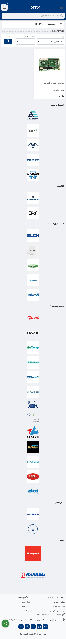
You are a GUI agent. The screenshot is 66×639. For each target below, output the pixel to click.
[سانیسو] (33, 405)
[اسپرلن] (33, 175)
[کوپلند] (33, 514)
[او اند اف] (33, 212)
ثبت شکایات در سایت (57, 610)
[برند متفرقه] (33, 250)
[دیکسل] (33, 332)
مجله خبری (26, 602)
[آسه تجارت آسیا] (33, 130)
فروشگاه (22, 597)
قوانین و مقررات (58, 606)
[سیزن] (33, 432)
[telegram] (45, 627)
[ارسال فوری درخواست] (5, 624)
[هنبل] (33, 575)
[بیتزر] (33, 265)
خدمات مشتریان (54, 597)
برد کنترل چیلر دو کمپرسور (53, 83)
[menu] (61, 8)
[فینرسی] (33, 461)
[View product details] (63, 96)
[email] (21, 627)
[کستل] (33, 491)
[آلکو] (33, 145)
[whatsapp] (33, 627)
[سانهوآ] (33, 392)
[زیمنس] (33, 362)
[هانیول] (33, 553)
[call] (27, 627)
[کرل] (33, 476)
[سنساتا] (33, 417)
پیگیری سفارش (59, 602)
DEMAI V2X (39, 24)
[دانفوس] (33, 317)
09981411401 (55, 614)
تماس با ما (26, 606)
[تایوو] (33, 295)
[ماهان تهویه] (33, 529)
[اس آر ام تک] (33, 160)
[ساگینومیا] (33, 377)
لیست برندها (57, 105)
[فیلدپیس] (33, 446)
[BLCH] (33, 235)
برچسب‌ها (52, 24)
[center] (62, 16)
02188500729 (41, 614)
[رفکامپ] (33, 347)
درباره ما (27, 610)
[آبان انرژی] (33, 115)
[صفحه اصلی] (61, 24)
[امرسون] (33, 197)
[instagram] (39, 627)
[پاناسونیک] (33, 280)
